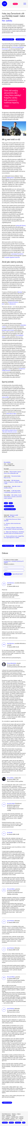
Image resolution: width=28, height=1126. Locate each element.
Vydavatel (8, 1115)
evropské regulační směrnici (12, 257)
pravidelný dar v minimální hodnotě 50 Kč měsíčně (14, 562)
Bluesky (7, 1118)
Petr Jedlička (7, 20)
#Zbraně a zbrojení (9, 506)
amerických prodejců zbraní (9, 430)
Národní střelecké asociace (10, 432)
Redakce (14, 1114)
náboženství (12, 304)
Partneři (21, 1118)
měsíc (12, 516)
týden (9, 516)
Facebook (5, 1122)
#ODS (10, 503)
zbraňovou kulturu (13, 302)
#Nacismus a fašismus (10, 509)
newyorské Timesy (20, 225)
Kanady (20, 292)
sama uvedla (5, 397)
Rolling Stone (10, 177)
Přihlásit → (7, 574)
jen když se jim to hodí (8, 330)
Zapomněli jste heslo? (17, 574)
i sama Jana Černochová (17, 254)
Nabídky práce (14, 1117)
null (17, 1118)
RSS (24, 1122)
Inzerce (12, 1118)
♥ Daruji (15, 4)
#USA (6, 503)
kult (3, 304)
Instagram (18, 1122)
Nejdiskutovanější (14, 515)
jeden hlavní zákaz (11, 413)
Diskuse (8, 1117)
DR (4, 3)
